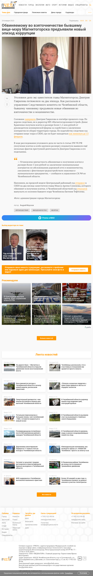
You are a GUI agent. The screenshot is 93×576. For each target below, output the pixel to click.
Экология (39, 5)
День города (56, 12)
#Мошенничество (40, 210)
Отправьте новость (78, 270)
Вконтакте (29, 522)
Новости (23, 5)
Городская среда (21, 12)
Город (31, 5)
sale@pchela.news (78, 520)
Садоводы (70, 12)
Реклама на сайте (78, 523)
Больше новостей (46, 338)
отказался (82, 188)
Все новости (46, 494)
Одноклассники (31, 525)
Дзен (27, 528)
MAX (82, 21)
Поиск (14, 520)
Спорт (54, 5)
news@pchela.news (48, 520)
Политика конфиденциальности (49, 524)
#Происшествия (22, 210)
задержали (30, 119)
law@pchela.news (25, 567)
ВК (86, 21)
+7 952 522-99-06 (47, 516)
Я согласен (83, 573)
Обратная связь (16, 529)
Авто (48, 5)
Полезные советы (39, 12)
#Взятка (54, 210)
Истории (63, 5)
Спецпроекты (81, 5)
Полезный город (16, 524)
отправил (80, 182)
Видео (71, 5)
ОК (90, 21)
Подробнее (69, 573)
